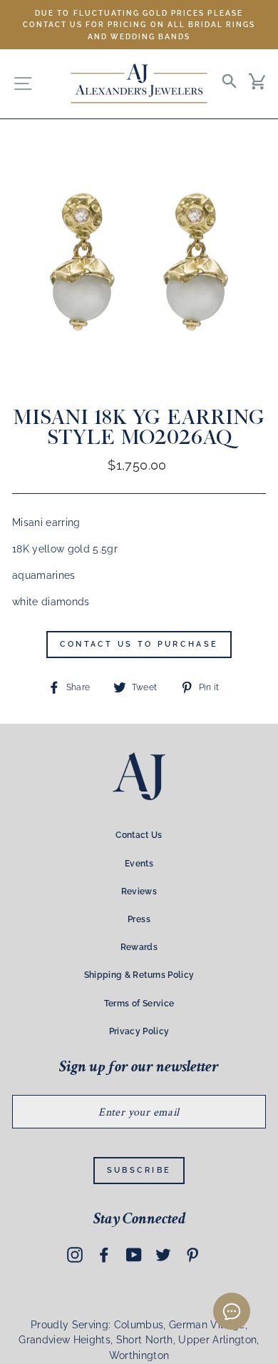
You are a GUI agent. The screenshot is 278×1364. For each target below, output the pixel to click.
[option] (139, 24)
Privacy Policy (139, 1031)
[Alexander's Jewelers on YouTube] (134, 1254)
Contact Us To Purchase (139, 644)
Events (139, 864)
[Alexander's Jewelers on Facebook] (104, 1254)
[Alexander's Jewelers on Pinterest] (192, 1254)
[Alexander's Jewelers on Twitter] (163, 1254)
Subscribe (139, 1170)
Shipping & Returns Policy (139, 975)
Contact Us (138, 835)
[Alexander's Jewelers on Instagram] (75, 1254)
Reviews (139, 891)
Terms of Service (139, 1004)
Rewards (139, 947)
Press (139, 919)
